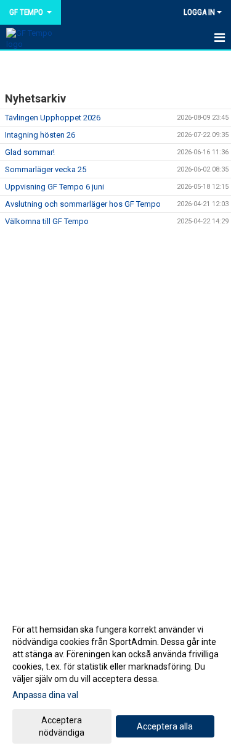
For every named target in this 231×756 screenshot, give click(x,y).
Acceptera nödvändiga (61, 726)
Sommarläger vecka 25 (45, 169)
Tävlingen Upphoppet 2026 (52, 117)
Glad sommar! (30, 152)
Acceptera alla (165, 726)
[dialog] (115, 680)
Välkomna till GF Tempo (47, 221)
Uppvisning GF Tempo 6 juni (54, 186)
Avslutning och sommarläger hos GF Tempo (83, 204)
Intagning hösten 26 (40, 134)
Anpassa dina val (45, 695)
